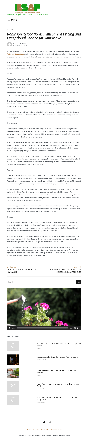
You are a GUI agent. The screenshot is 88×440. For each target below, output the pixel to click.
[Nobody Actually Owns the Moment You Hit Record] (13, 359)
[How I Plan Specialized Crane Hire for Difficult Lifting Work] (13, 386)
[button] (44, 309)
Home (29, 430)
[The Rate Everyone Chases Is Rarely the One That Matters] (13, 373)
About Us (36, 430)
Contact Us (45, 430)
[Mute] (75, 328)
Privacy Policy (56, 430)
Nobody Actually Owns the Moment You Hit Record (57, 357)
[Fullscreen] (78, 328)
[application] (44, 309)
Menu (14, 20)
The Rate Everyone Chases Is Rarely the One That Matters (57, 371)
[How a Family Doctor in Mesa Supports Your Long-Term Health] (13, 346)
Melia (24, 43)
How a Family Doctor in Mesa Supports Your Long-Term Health (59, 344)
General (10, 30)
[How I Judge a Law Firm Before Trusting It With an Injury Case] (13, 400)
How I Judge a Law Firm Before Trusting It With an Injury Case (57, 398)
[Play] (10, 328)
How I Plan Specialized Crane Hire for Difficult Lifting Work (58, 385)
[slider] (42, 327)
